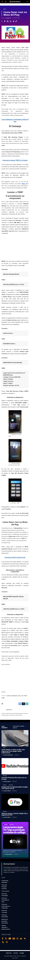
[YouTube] (9, 938)
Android (9, 695)
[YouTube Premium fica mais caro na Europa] (15, 766)
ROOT (25, 695)
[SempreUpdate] (15, 1)
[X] (5, 938)
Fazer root (20, 695)
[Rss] (3, 942)
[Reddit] (21, 938)
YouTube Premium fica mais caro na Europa (14, 778)
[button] (3, 2)
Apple (5, 824)
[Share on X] (7, 21)
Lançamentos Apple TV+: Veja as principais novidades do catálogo (14, 829)
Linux (4, 9)
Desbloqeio (14, 695)
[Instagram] (17, 938)
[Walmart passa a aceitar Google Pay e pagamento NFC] (15, 802)
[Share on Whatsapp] (10, 21)
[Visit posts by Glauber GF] (3, 710)
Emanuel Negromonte (8, 755)
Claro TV (24, 183)
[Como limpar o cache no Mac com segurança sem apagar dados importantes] (15, 738)
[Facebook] (3, 938)
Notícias (12, 824)
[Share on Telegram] (13, 21)
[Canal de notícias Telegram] (6, 942)
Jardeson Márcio (8, 854)
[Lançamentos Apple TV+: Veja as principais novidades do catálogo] (15, 841)
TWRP (3, 698)
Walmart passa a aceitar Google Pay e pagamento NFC (15, 814)
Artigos (5, 775)
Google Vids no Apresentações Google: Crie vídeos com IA (15, 787)
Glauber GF (8, 18)
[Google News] (13, 938)
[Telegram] (24, 938)
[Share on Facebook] (4, 21)
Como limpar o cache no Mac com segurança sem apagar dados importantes (13, 751)
